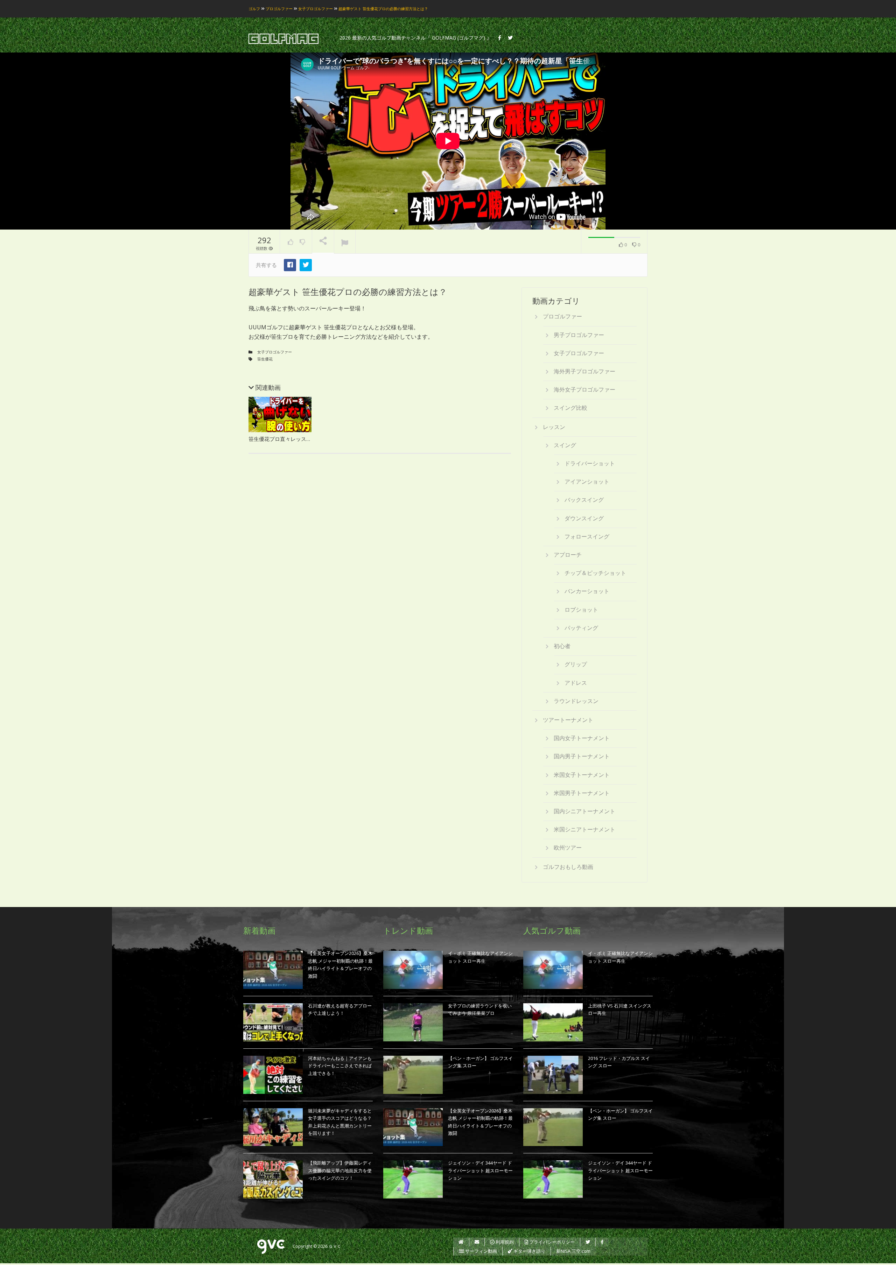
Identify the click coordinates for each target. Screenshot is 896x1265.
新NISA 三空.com (573, 1251)
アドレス (576, 683)
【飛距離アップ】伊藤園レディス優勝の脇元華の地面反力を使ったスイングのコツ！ (340, 1170)
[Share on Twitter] (306, 265)
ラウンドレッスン (576, 701)
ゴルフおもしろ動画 (568, 867)
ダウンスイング (584, 518)
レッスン (554, 427)
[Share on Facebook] (290, 265)
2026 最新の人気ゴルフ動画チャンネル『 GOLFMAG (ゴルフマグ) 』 (415, 37)
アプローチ (568, 554)
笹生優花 (265, 358)
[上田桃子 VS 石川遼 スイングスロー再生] (553, 1022)
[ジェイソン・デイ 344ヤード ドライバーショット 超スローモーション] (413, 1179)
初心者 (562, 646)
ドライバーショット (590, 463)
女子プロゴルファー (274, 351)
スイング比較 (570, 408)
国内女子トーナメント (582, 738)
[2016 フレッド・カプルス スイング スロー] (553, 1075)
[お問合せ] (476, 1242)
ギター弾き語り (528, 1251)
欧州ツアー (568, 847)
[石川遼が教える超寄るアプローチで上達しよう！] (273, 1022)
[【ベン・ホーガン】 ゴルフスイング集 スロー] (413, 1075)
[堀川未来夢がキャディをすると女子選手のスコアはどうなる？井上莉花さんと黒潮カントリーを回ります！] (273, 1127)
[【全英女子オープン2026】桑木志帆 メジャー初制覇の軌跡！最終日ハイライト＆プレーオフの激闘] (273, 970)
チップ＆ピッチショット (595, 573)
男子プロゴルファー (579, 335)
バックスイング (584, 500)
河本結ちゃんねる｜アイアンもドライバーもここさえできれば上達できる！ (340, 1065)
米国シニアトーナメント (584, 829)
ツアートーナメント (568, 720)
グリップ (576, 664)
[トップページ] (461, 1242)
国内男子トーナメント (582, 756)
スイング (565, 445)
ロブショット (581, 609)
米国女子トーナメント (582, 775)
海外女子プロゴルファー (584, 389)
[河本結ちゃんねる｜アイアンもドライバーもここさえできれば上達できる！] (273, 1075)
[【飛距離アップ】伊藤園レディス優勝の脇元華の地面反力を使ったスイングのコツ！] (273, 1179)
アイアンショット (587, 481)
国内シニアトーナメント (584, 811)
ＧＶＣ (335, 1247)
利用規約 (504, 1242)
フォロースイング (587, 536)
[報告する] (344, 242)
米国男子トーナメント (582, 793)
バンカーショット (587, 591)
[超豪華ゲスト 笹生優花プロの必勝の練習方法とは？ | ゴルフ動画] (283, 39)
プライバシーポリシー (551, 1242)
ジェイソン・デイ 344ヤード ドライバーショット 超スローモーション (480, 1170)
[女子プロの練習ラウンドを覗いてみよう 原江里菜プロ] (413, 1022)
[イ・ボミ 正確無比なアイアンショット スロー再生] (413, 970)
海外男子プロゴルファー (584, 371)
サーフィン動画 (480, 1251)
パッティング (581, 628)
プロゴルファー (562, 316)
